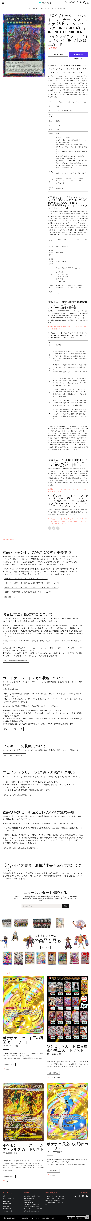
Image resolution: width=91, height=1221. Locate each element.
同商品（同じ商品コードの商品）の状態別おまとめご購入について (31, 588)
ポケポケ (8, 1069)
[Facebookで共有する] (49, 528)
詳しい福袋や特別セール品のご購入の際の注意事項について (22, 848)
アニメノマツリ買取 (8, 1199)
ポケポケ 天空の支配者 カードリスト (67, 1145)
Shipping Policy (7, 1203)
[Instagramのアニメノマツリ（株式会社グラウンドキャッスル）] (83, 1198)
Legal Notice (6, 1206)
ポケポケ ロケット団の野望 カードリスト (23, 1039)
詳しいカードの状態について (13, 729)
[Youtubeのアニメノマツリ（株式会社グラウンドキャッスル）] (86, 1198)
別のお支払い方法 (79, 59)
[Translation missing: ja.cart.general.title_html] (88, 2)
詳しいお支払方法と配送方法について (15, 661)
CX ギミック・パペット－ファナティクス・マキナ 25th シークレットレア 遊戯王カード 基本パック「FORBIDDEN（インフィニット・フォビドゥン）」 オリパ (67, 521)
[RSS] (9, 973)
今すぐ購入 (45, 947)
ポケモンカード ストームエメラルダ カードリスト (23, 1147)
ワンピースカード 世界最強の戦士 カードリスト (67, 1048)
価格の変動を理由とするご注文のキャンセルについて (25, 579)
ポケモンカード (10, 1181)
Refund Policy (7, 1208)
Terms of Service (8, 1211)
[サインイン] (81, 2)
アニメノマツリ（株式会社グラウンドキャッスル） (26, 1218)
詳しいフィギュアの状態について (14, 755)
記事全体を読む (9, 1065)
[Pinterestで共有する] (58, 528)
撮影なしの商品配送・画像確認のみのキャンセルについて (27, 592)
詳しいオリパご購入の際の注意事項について (17, 795)
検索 (4, 1196)
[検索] (84, 2)
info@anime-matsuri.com (32, 1211)
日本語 (68, 3)
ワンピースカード (55, 1077)
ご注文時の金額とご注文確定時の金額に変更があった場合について (31, 583)
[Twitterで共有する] (53, 528)
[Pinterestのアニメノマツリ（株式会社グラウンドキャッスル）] (79, 1198)
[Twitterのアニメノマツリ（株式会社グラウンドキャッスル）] (75, 1198)
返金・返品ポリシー (10, 597)
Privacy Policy (7, 1201)
